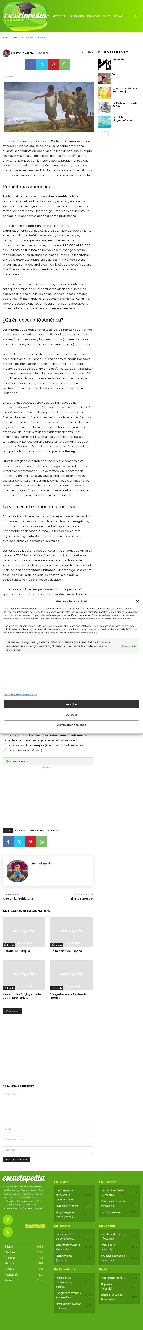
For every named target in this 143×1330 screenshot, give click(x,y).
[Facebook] (30, 64)
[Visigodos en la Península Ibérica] (71, 975)
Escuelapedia (25, 53)
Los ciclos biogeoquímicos (122, 119)
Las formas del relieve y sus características (65, 1195)
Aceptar (71, 704)
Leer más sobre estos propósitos (20, 694)
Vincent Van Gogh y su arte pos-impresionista (22, 996)
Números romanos (67, 1205)
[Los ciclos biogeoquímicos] (104, 122)
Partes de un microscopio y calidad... (64, 1282)
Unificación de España (66, 951)
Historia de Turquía (16, 951)
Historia (10, 945)
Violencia (118, 59)
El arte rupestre (81, 898)
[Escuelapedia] (7, 53)
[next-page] (106, 133)
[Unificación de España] (71, 932)
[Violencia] (104, 64)
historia (67, 155)
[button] (137, 601)
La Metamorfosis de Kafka (125, 104)
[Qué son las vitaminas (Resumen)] (104, 93)
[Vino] (104, 78)
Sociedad (53, 830)
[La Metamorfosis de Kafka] (104, 107)
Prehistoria (36, 830)
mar (16, 298)
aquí (39, 1208)
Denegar (71, 714)
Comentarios (17, 761)
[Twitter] (42, 64)
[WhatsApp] (64, 64)
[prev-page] (100, 133)
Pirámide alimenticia (113, 1277)
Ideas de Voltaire (111, 1212)
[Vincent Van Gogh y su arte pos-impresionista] (24, 975)
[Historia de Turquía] (24, 932)
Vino (115, 74)
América (20, 830)
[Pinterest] (53, 64)
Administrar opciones (71, 724)
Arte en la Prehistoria (18, 898)
